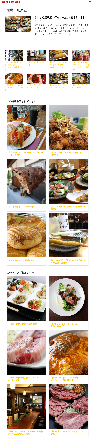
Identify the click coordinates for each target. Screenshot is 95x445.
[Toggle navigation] (90, 2)
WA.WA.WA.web (11, 2)
